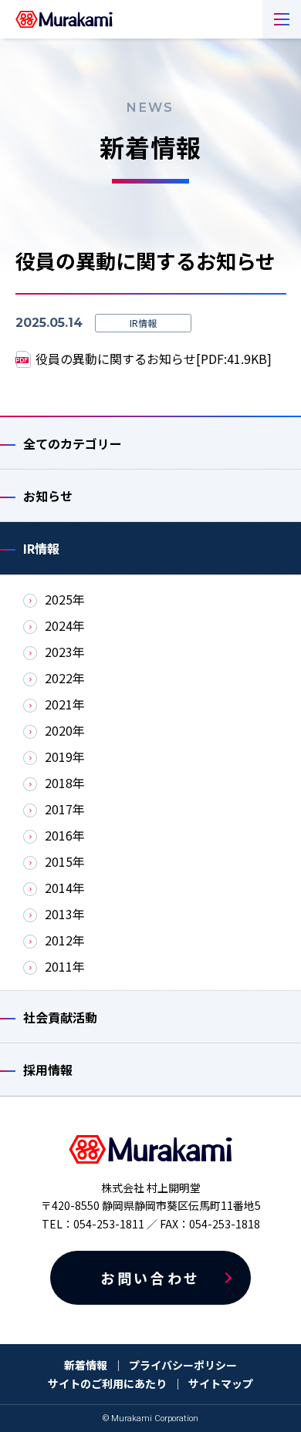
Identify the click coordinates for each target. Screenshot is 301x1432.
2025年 (65, 599)
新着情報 (85, 1365)
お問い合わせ (150, 1278)
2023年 (65, 651)
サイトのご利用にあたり (107, 1383)
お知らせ (48, 496)
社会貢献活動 (60, 1017)
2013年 (65, 914)
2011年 (65, 966)
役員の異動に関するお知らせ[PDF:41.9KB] (154, 358)
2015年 (65, 861)
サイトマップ (220, 1383)
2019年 (65, 756)
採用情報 (48, 1069)
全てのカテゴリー (72, 443)
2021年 (65, 704)
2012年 (65, 940)
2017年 (65, 809)
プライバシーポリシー (183, 1365)
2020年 (65, 730)
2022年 (65, 678)
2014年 (65, 887)
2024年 (65, 625)
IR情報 (41, 548)
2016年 (65, 835)
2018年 (65, 782)
